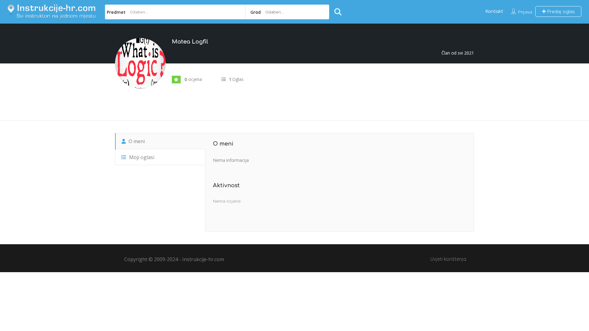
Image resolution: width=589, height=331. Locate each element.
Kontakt (494, 11)
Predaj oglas (560, 11)
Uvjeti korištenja (448, 259)
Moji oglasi (141, 157)
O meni (136, 141)
